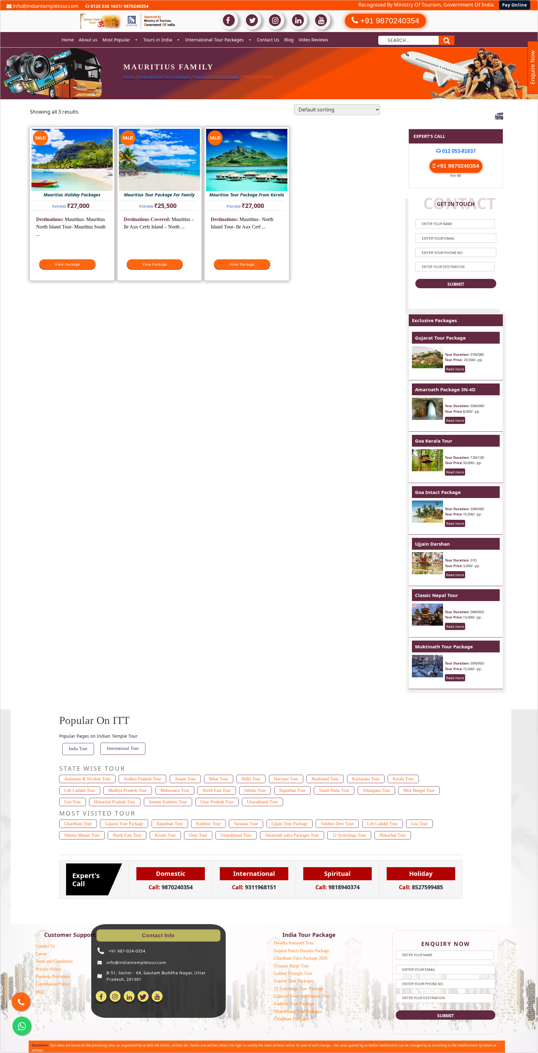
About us (88, 40)
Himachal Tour (393, 835)
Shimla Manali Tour (82, 835)
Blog (289, 40)
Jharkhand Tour (325, 779)
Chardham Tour (78, 823)
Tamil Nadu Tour (334, 790)
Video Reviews (313, 40)
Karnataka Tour (366, 779)
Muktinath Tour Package (444, 646)
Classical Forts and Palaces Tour (302, 996)
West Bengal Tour (419, 790)
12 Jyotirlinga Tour (349, 835)
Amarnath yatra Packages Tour (292, 835)
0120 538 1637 (104, 6)
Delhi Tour (251, 779)
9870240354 (135, 6)
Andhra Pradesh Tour (142, 779)
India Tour (78, 748)
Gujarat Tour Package (440, 338)
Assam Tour (185, 779)
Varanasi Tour (246, 823)
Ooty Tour (198, 835)
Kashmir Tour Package (294, 1003)
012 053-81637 (458, 151)
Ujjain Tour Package (289, 823)
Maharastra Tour (174, 790)
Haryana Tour (286, 779)
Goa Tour (72, 802)
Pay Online (514, 5)
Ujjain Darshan (432, 544)
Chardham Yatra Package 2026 (301, 958)
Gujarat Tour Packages (294, 981)
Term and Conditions (54, 961)
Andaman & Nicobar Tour (87, 779)
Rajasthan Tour (292, 790)
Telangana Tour (376, 790)
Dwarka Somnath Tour (294, 943)
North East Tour (216, 790)
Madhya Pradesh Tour (127, 790)
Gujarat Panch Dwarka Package (301, 950)
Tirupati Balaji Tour (291, 966)
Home (68, 40)
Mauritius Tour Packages (216, 76)
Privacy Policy (48, 969)
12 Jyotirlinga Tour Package (298, 988)
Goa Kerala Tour (433, 441)
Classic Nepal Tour (436, 595)
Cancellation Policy (52, 984)
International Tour (123, 748)
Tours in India (157, 40)
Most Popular (116, 40)
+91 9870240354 (457, 166)
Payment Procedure (52, 976)
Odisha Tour (255, 790)
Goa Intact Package (438, 492)
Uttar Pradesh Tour (217, 802)
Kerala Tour (403, 779)
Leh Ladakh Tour (382, 823)
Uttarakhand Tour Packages (298, 1011)
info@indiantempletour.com (45, 5)
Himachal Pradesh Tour (114, 802)
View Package (67, 264)
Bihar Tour (218, 779)
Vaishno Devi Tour (337, 823)
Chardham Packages (291, 1019)
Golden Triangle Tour (293, 973)
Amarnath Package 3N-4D (445, 389)
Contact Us (268, 40)
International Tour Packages (214, 40)
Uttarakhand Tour (262, 802)
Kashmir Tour (208, 823)
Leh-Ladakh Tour (79, 790)
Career (41, 954)
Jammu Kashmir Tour (168, 802)
